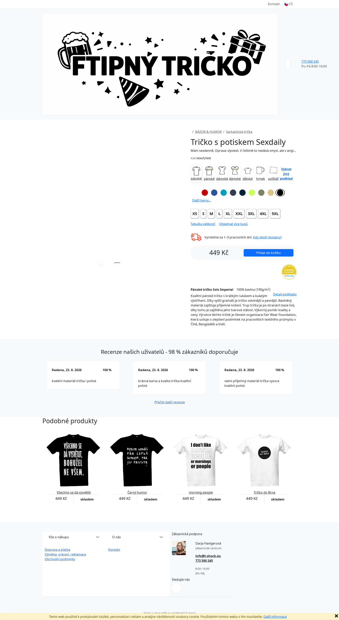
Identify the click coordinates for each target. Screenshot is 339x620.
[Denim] (233, 192)
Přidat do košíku (268, 253)
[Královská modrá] (214, 192)
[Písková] (270, 192)
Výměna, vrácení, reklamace (65, 554)
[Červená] (205, 192)
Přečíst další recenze (169, 402)
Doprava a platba (57, 549)
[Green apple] (252, 192)
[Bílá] (195, 192)
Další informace (275, 616)
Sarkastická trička (239, 132)
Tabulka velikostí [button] (203, 224)
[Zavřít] (336, 615)
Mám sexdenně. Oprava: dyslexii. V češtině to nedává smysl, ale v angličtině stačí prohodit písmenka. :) (244, 150)
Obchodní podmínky (60, 559)
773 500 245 (310, 61)
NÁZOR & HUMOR (208, 132)
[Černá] (280, 192)
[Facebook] (176, 588)
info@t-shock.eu (208, 556)
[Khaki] (261, 192)
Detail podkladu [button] (285, 294)
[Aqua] (223, 192)
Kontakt (274, 4)
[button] (288, 4)
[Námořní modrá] (242, 192)
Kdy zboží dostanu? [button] (267, 237)
